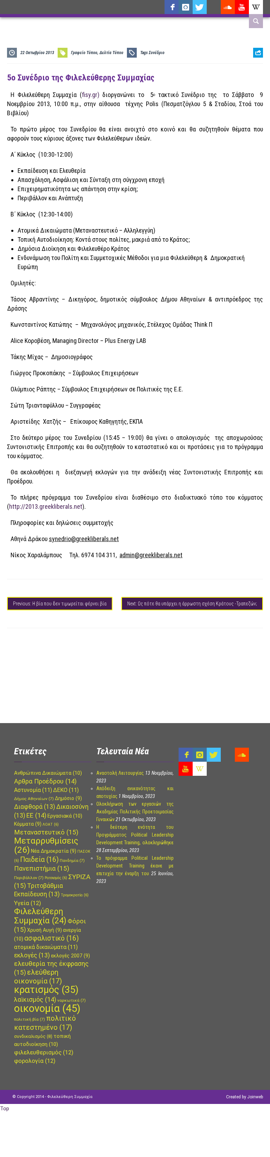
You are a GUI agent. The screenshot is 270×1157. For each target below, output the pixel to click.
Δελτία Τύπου (111, 52)
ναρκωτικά (71, 1000)
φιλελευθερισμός (43, 1052)
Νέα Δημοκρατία (53, 851)
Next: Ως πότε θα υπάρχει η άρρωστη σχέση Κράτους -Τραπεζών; (192, 603)
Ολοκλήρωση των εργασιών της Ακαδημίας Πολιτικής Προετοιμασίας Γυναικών (135, 811)
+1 (258, 92)
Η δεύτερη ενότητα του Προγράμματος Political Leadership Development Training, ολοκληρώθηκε (135, 834)
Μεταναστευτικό (46, 832)
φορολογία (35, 1061)
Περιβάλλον (29, 877)
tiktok (214, 7)
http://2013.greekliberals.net (45, 506)
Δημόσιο (68, 798)
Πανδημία (72, 860)
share (255, 70)
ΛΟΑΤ (51, 824)
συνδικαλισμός (33, 1036)
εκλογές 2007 (70, 955)
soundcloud (228, 7)
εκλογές (32, 955)
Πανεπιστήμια (41, 868)
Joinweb (255, 1096)
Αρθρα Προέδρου (45, 781)
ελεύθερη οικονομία (38, 976)
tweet (255, 81)
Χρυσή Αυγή (44, 930)
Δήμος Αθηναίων (34, 798)
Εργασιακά (64, 816)
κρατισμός (46, 989)
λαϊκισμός (35, 999)
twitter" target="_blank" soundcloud (200, 7)
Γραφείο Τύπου (84, 52)
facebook (172, 7)
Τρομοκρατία (75, 895)
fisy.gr (89, 94)
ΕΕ (36, 815)
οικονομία (47, 1008)
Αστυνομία (33, 790)
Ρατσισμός (56, 878)
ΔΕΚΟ (66, 790)
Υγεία (27, 903)
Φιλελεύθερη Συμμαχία (40, 915)
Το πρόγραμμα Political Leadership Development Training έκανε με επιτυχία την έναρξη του (135, 865)
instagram (186, 7)
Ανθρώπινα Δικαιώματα (48, 773)
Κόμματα (27, 824)
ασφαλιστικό (51, 938)
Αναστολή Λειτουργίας (120, 773)
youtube (242, 7)
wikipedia (256, 7)
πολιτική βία (29, 1019)
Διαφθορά (34, 806)
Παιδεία (39, 860)
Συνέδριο (157, 52)
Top (4, 1108)
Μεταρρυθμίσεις (46, 845)
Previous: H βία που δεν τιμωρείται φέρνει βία (60, 603)
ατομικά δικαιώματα (46, 947)
